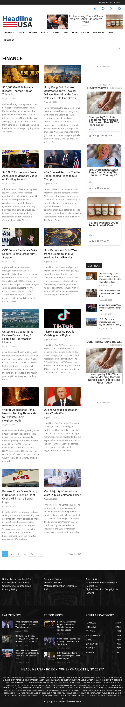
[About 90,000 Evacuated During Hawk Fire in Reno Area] (91, 293)
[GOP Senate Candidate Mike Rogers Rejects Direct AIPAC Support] (20, 237)
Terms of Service (53, 582)
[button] (119, 48)
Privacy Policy (9, 589)
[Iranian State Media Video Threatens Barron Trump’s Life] (91, 308)
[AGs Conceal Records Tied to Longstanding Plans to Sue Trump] (62, 159)
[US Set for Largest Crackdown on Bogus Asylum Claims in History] (91, 322)
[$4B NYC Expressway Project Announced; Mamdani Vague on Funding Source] (20, 159)
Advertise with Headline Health (102, 582)
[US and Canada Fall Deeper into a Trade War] (62, 396)
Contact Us (91, 585)
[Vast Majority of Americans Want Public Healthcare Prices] (62, 478)
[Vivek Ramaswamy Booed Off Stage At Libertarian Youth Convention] (7, 624)
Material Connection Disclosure (60, 585)
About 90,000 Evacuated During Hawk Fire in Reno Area (110, 293)
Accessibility (92, 579)
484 (32, 554)
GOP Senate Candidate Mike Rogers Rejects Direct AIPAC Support (19, 254)
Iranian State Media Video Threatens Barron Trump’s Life (110, 308)
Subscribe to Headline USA (16, 579)
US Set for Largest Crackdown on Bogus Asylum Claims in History (110, 322)
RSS (46, 589)
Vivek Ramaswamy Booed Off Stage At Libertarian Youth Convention (26, 625)
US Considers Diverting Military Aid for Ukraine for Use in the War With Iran (26, 639)
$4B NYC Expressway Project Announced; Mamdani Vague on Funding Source (20, 176)
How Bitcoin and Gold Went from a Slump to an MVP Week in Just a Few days (61, 254)
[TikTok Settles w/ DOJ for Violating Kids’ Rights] (62, 318)
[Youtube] (95, 8)
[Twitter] (111, 8)
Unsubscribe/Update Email (16, 585)
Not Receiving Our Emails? (16, 582)
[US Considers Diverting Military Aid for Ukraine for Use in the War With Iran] (7, 639)
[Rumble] (103, 8)
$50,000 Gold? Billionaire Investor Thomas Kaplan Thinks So (17, 91)
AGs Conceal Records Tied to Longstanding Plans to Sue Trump (62, 176)
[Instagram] (119, 8)
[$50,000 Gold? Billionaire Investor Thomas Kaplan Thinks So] (20, 74)
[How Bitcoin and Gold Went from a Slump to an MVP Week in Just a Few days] (62, 237)
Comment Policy (52, 579)
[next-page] (40, 554)
